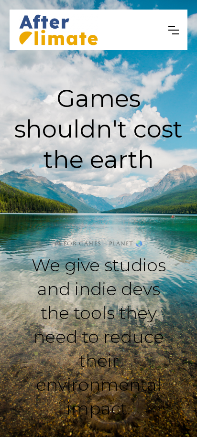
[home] (85, 30)
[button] (173, 30)
